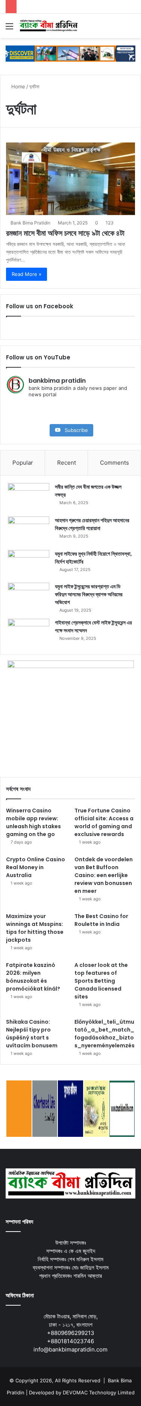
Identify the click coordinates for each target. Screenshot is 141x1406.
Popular (22, 462)
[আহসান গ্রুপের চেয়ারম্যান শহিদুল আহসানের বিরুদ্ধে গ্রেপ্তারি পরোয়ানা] (28, 531)
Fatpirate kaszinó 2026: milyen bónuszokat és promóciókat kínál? (33, 976)
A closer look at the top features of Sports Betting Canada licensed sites (101, 980)
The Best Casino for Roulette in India (101, 920)
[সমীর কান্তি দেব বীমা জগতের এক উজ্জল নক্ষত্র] (28, 497)
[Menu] (9, 28)
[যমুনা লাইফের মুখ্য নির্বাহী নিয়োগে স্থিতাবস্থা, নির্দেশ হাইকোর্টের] (28, 563)
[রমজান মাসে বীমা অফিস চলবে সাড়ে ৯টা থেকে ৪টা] (70, 178)
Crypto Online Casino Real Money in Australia (35, 867)
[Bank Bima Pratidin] (49, 26)
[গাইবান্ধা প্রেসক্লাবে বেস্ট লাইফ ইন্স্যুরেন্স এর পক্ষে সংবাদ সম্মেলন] (28, 633)
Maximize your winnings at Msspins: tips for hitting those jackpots (35, 928)
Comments (114, 462)
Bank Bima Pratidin (30, 223)
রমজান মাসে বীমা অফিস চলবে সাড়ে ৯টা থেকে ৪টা (65, 233)
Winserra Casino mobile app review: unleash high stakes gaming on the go (33, 822)
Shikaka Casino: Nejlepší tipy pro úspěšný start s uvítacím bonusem (32, 1033)
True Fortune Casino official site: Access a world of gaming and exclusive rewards (103, 822)
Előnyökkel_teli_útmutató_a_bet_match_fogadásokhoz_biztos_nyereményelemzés (104, 1033)
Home (17, 86)
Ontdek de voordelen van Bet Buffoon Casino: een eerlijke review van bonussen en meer (103, 875)
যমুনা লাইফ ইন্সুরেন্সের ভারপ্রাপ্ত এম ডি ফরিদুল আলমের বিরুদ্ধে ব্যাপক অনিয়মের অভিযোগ (89, 594)
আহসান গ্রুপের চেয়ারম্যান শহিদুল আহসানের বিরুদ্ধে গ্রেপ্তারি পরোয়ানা (92, 524)
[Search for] (131, 28)
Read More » (26, 274)
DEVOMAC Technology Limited (99, 1392)
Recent (66, 462)
